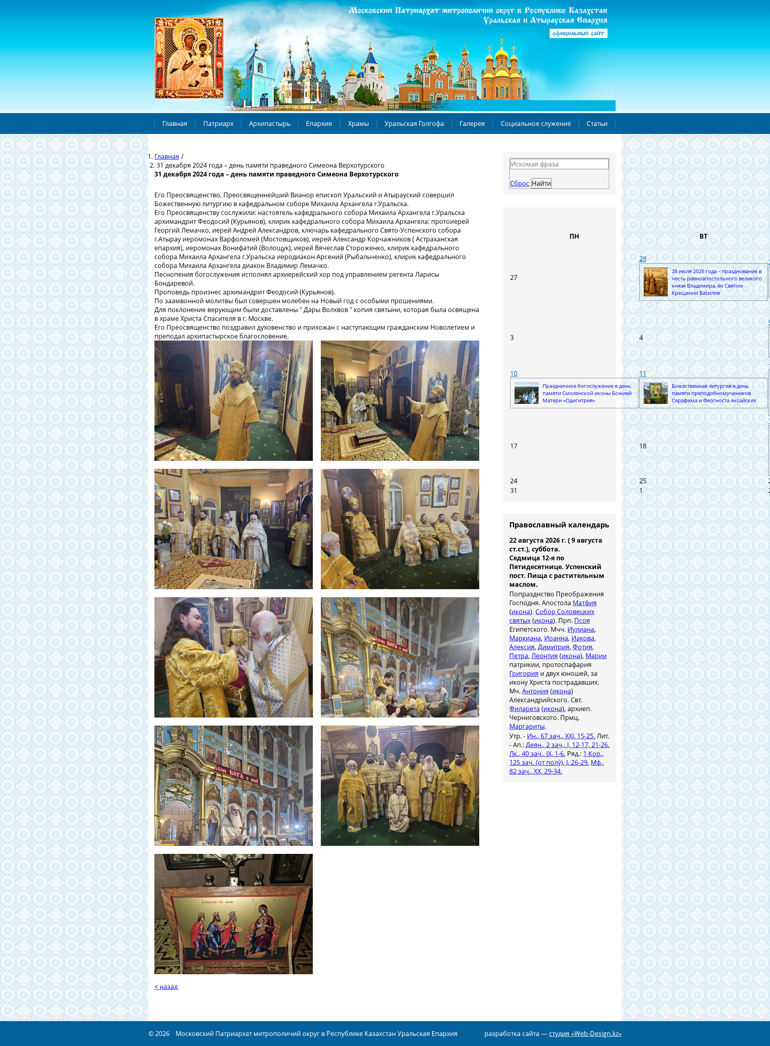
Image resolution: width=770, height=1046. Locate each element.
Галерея (472, 123)
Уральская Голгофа (414, 123)
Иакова (582, 638)
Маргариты (527, 726)
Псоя (582, 620)
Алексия (522, 647)
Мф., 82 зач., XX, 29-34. (556, 767)
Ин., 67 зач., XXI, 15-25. (561, 736)
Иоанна (556, 638)
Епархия (319, 123)
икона (520, 611)
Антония (535, 691)
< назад (166, 986)
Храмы (358, 123)
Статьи (597, 123)
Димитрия (553, 647)
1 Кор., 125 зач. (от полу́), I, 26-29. (556, 758)
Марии (596, 655)
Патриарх (218, 123)
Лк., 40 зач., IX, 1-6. (537, 753)
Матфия (585, 602)
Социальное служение (536, 123)
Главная (174, 123)
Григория (524, 673)
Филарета (524, 708)
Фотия (582, 647)
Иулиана (580, 629)
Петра (518, 655)
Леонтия (544, 655)
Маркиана (525, 638)
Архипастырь (269, 123)
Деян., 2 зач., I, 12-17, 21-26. (568, 744)
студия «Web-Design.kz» (585, 1033)
